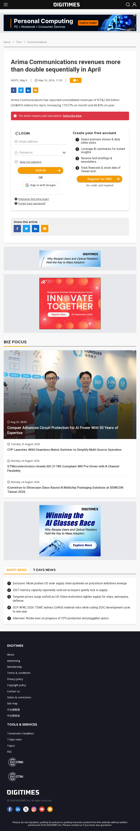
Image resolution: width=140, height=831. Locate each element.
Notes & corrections (19, 697)
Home (7, 42)
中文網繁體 (13, 709)
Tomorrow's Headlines (20, 733)
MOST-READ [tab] (17, 570)
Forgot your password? (32, 203)
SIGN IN (40, 170)
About (10, 654)
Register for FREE (100, 179)
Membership (14, 666)
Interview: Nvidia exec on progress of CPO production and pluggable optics (61, 618)
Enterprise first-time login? (33, 199)
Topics (11, 745)
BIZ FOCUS (15, 341)
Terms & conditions (18, 673)
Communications (37, 42)
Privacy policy (15, 679)
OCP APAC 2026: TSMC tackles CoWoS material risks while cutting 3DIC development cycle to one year (71, 609)
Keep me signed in (30, 162)
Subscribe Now (72, 115)
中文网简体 (13, 715)
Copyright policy (16, 685)
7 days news (14, 739)
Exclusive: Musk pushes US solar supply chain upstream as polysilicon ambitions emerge (70, 583)
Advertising (13, 660)
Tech (19, 42)
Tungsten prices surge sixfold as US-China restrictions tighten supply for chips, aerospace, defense (71, 598)
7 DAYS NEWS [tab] (44, 570)
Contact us (13, 691)
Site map (12, 703)
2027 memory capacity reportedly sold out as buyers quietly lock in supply (60, 590)
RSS (9, 751)
